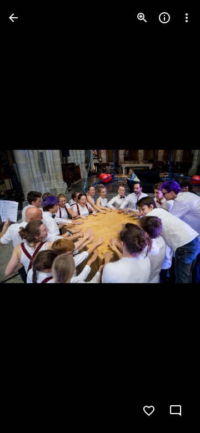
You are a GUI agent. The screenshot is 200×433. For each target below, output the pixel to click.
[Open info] (164, 18)
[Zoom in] (142, 18)
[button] (31, 216)
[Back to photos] (13, 17)
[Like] (149, 410)
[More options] (187, 18)
